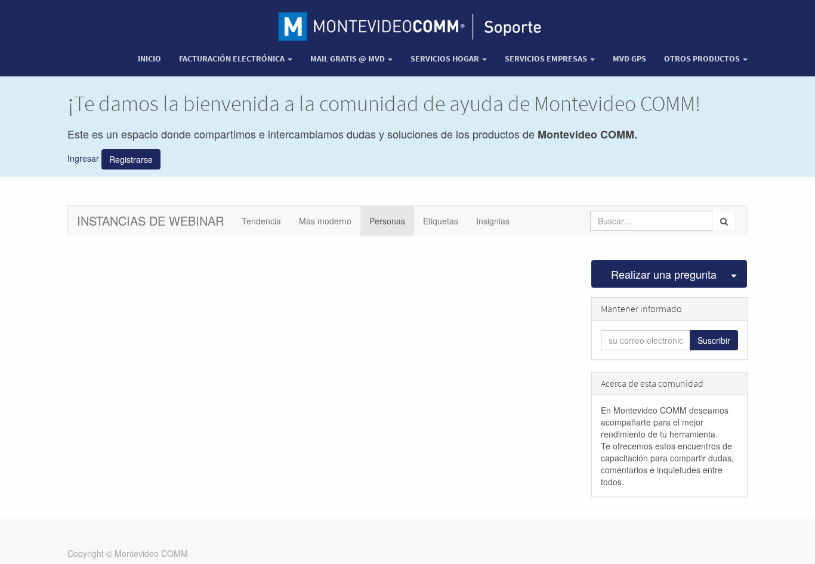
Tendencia (261, 221)
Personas (387, 221)
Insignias (493, 221)
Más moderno (325, 221)
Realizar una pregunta (664, 274)
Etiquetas (440, 221)
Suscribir (713, 340)
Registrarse (131, 159)
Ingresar (83, 158)
